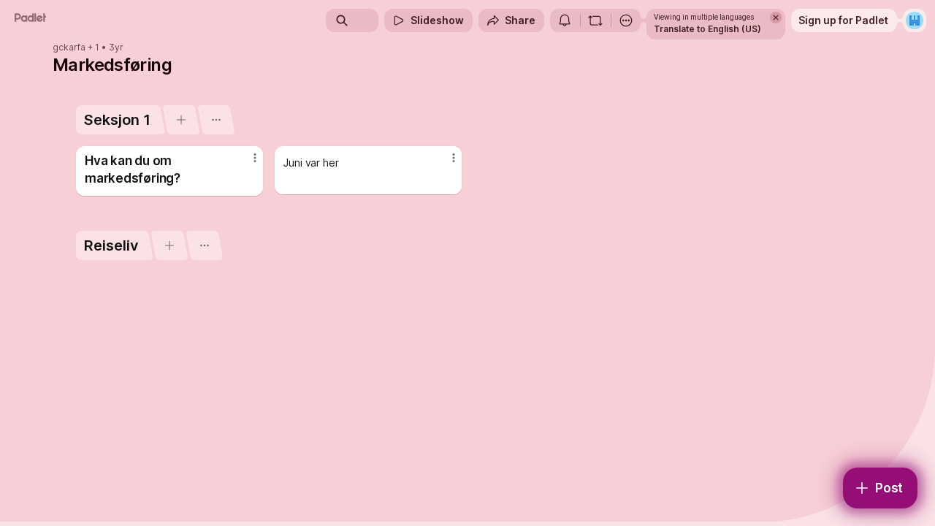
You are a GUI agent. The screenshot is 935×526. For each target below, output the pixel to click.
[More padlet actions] (626, 20)
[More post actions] (255, 157)
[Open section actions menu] (215, 119)
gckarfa (69, 47)
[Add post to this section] (180, 119)
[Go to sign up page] (914, 20)
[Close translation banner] (776, 17)
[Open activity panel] (564, 20)
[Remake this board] (595, 20)
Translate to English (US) (707, 28)
